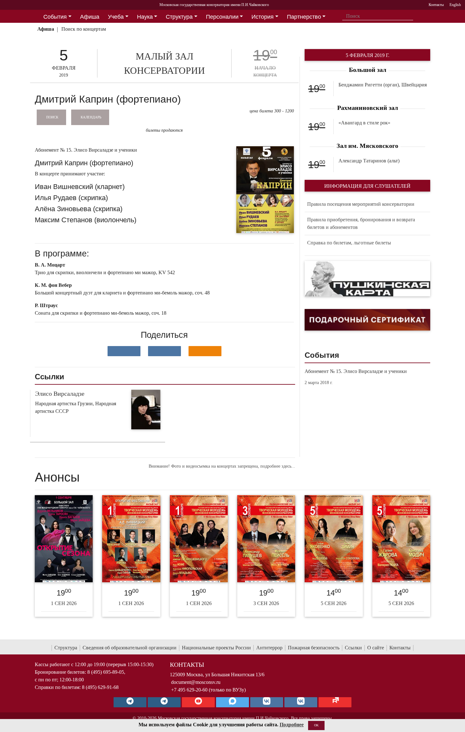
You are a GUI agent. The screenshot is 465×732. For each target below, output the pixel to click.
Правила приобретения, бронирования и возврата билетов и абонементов (361, 223)
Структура (65, 647)
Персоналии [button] (222, 17)
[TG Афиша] (164, 702)
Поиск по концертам (83, 29)
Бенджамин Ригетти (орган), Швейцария (382, 84)
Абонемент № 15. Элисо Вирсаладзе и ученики (356, 371)
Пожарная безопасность (313, 647)
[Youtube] (198, 702)
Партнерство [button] (304, 17)
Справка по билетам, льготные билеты (349, 242)
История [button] (262, 17)
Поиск (52, 117)
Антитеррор (269, 647)
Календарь (91, 117)
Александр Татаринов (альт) (369, 160)
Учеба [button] (116, 17)
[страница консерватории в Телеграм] (130, 702)
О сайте (375, 647)
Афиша (45, 29)
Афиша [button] (89, 17)
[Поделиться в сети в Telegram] (164, 351)
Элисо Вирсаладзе (59, 393)
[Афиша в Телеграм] (335, 702)
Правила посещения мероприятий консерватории (360, 204)
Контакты (400, 647)
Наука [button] (145, 17)
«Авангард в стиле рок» (364, 122)
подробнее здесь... (277, 466)
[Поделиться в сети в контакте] (124, 351)
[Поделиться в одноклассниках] (205, 351)
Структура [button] (179, 17)
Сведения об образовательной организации (130, 647)
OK (316, 725)
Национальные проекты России (216, 647)
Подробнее (292, 724)
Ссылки (353, 647)
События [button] (55, 17)
